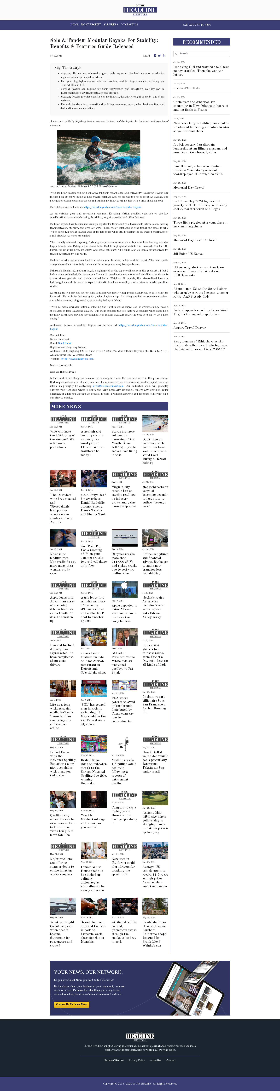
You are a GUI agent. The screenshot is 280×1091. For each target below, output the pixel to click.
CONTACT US (129, 24)
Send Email (64, 343)
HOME (74, 24)
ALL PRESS (110, 24)
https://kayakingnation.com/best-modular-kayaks (112, 207)
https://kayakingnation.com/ (77, 359)
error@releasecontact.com (108, 386)
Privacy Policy (137, 1060)
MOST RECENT (91, 24)
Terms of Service (114, 1060)
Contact (171, 1060)
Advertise (155, 1060)
